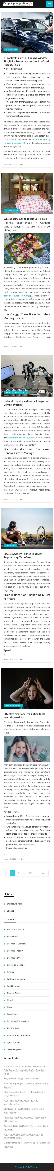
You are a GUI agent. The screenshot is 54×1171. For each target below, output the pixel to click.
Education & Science (16, 965)
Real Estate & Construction (19, 1035)
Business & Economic (16, 943)
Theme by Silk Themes (27, 1167)
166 (30, 873)
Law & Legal (11, 545)
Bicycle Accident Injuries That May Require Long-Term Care (23, 555)
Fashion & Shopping (16, 979)
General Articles (14, 993)
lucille (21, 859)
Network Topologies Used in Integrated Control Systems (26, 403)
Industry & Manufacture (16, 393)
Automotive (11, 49)
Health (10, 1000)
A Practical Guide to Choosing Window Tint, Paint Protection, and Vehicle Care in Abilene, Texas (27, 61)
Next (43, 873)
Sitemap (10, 910)
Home (9, 1007)
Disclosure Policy (15, 903)
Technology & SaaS (16, 1049)
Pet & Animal (13, 1028)
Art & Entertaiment (16, 929)
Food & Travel (12, 210)
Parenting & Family (13, 705)
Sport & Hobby (13, 1042)
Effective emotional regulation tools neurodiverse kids (24, 715)
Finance (10, 972)
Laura (21, 164)
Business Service (14, 957)
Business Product (15, 950)
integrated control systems (21, 437)
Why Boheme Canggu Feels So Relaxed (25, 218)
